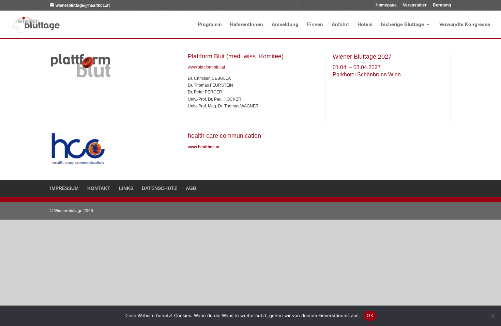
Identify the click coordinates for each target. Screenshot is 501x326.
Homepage (386, 5)
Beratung (442, 5)
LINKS (126, 188)
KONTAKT (98, 188)
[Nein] (492, 315)
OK (370, 315)
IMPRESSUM (64, 188)
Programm (210, 24)
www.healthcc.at (203, 147)
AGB (191, 188)
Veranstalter (415, 5)
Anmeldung (285, 24)
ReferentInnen (246, 24)
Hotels (365, 24)
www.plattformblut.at (206, 67)
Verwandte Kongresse (464, 24)
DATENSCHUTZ (159, 188)
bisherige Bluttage (402, 24)
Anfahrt (340, 24)
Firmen (315, 24)
